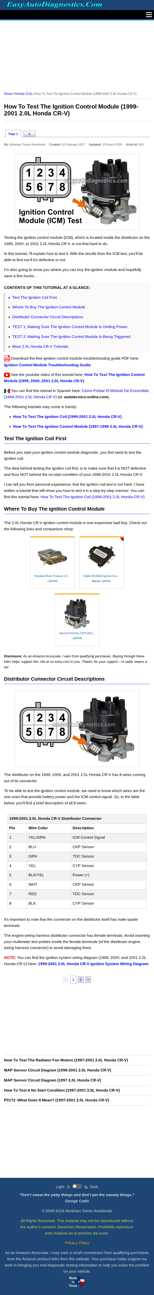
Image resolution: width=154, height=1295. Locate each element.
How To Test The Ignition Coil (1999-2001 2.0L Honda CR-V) (92, 497)
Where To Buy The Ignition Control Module (49, 307)
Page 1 (13, 133)
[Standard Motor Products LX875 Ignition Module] (52, 557)
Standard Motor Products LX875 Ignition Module (52, 576)
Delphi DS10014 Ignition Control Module (102, 576)
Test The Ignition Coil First (34, 297)
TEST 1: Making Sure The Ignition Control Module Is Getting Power (69, 327)
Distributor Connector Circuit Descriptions (47, 317)
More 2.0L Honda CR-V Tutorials (40, 346)
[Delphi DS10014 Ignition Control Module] (102, 557)
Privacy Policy (77, 1243)
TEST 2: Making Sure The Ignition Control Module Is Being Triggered (71, 337)
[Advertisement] (77, 54)
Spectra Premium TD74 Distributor (77, 633)
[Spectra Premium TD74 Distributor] (77, 614)
